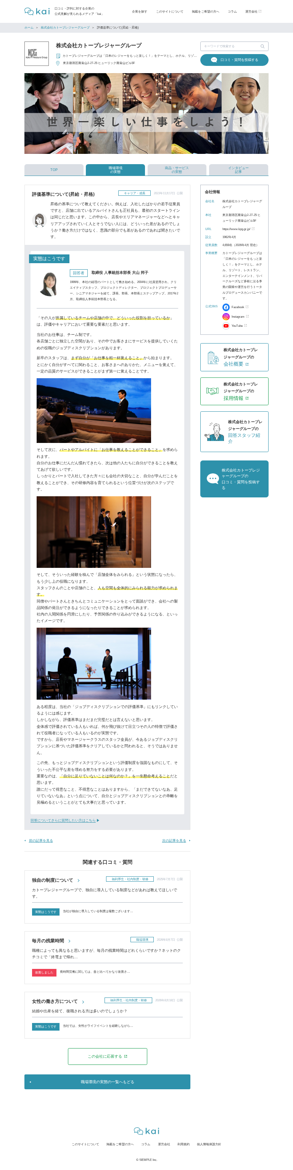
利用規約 (183, 1144)
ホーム (29, 27)
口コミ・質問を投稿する (239, 60)
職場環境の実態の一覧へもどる (107, 1082)
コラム (232, 11)
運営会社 (164, 1144)
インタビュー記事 (238, 170)
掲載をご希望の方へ (205, 11)
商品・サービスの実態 (177, 170)
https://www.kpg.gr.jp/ (236, 229)
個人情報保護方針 (209, 1144)
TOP (54, 170)
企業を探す (139, 11)
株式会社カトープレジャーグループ (65, 27)
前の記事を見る (41, 840)
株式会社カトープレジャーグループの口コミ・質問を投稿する (241, 479)
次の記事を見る (174, 840)
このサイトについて (170, 11)
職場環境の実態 (115, 170)
